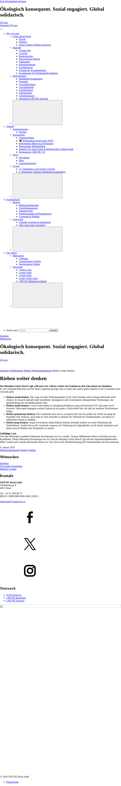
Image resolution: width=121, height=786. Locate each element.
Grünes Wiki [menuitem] (25, 275)
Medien (28, 370)
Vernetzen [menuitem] (18, 267)
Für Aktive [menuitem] (11, 253)
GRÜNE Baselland (16, 598)
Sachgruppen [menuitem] (25, 93)
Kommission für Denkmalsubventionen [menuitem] (38, 73)
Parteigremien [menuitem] (19, 76)
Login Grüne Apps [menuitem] (28, 278)
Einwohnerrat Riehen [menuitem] (29, 59)
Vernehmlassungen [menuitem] (28, 208)
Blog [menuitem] (21, 160)
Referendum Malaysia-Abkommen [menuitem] (36, 143)
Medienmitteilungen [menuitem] (29, 205)
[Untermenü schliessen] (37, 112)
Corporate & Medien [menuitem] (29, 216)
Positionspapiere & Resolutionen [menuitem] (35, 213)
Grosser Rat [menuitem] (25, 50)
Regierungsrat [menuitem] (26, 56)
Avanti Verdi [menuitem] (25, 272)
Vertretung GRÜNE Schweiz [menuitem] (33, 98)
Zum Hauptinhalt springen (13, 1)
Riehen (24, 450)
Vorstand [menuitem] (23, 81)
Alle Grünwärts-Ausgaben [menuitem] (32, 225)
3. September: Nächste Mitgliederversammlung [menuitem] (42, 171)
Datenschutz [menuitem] (12, 782)
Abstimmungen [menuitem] (20, 129)
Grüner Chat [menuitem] (25, 269)
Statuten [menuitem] (23, 42)
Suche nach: (12, 330)
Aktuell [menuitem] (10, 126)
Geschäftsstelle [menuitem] (26, 87)
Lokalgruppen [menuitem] (26, 90)
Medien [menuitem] (16, 202)
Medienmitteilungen (42, 370)
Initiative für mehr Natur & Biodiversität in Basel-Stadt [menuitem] (46, 149)
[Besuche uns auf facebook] (60, 518)
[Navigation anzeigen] (1, 29)
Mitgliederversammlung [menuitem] (31, 78)
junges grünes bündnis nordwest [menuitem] (35, 45)
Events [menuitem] (16, 166)
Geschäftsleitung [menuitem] (27, 84)
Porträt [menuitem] (22, 39)
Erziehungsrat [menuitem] (26, 67)
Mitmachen (5, 338)
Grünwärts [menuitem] (18, 219)
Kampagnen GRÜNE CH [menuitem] (32, 152)
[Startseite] (4, 22)
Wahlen (32, 450)
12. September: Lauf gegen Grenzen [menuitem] (37, 169)
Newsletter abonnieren (11, 466)
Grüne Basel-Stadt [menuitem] (22, 36)
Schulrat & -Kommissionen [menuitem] (32, 70)
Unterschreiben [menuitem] (26, 137)
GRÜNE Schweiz (15, 600)
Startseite (4, 370)
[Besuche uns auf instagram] (60, 571)
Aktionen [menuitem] (23, 258)
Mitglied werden (8, 469)
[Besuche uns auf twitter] (60, 544)
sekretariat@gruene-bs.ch (12, 501)
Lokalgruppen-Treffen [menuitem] (30, 261)
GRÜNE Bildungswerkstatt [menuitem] (32, 281)
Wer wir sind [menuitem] (12, 33)
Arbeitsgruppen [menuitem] (26, 95)
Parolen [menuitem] (22, 132)
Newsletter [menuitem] (24, 157)
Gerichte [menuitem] (23, 53)
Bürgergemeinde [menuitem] (27, 64)
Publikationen (16, 370)
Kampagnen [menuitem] (19, 135)
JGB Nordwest (13, 595)
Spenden (4, 336)
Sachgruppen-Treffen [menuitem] (29, 264)
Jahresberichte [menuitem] (26, 211)
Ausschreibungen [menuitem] (27, 163)
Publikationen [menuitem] (13, 199)
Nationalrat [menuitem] (24, 61)
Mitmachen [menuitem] (18, 255)
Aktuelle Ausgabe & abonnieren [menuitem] (35, 222)
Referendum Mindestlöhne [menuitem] (32, 146)
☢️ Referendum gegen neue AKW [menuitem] (36, 140)
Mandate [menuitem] (17, 47)
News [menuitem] (15, 154)
